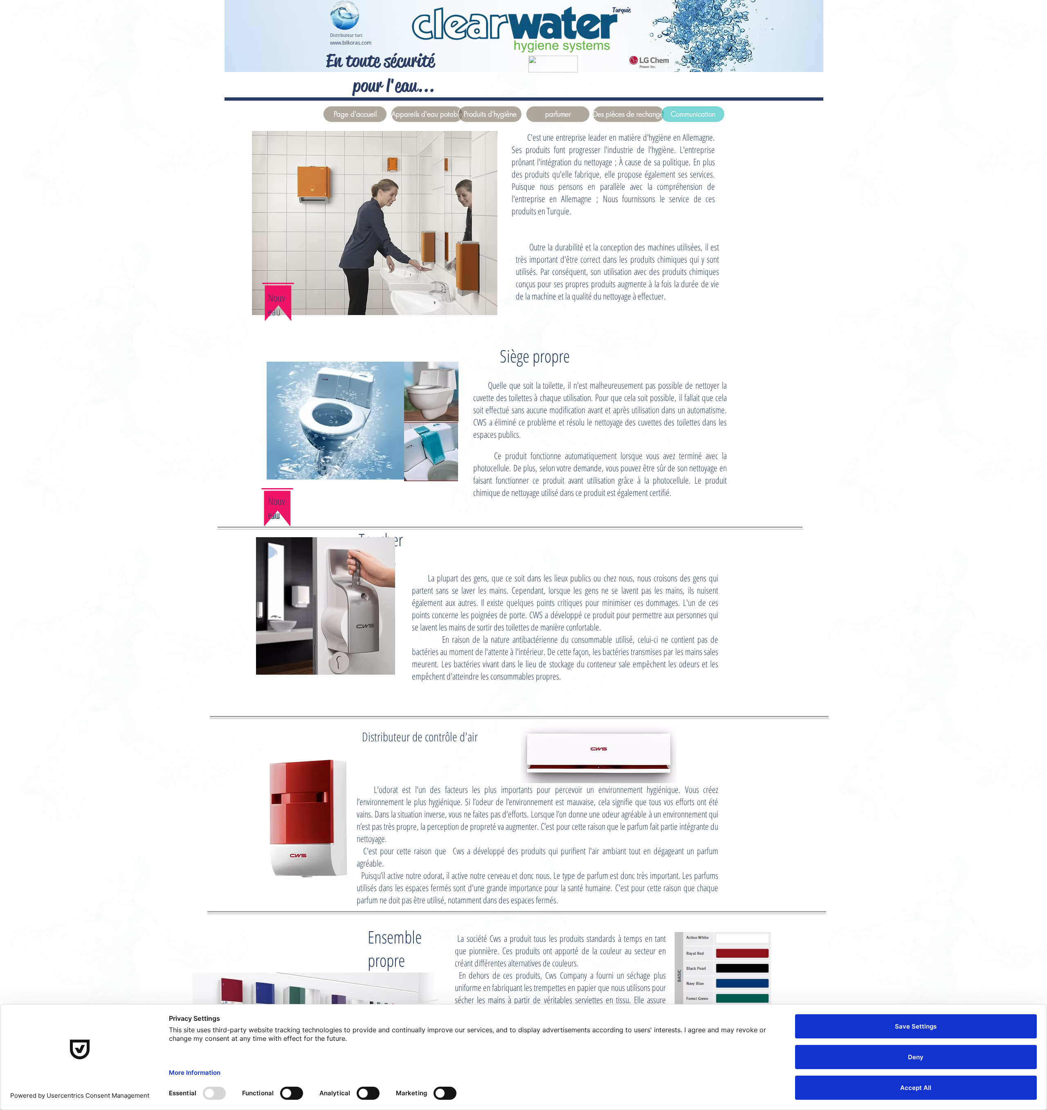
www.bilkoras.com (350, 42)
